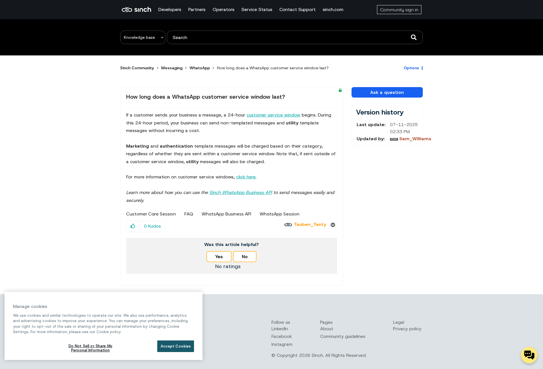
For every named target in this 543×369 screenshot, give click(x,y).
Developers (169, 9)
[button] (133, 226)
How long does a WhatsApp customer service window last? (205, 96)
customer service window (273, 115)
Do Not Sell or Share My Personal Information (90, 348)
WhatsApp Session (279, 214)
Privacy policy (407, 329)
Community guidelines (342, 336)
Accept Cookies (176, 346)
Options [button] (411, 67)
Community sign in (399, 9)
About (326, 329)
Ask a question (387, 92)
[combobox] (295, 37)
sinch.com (333, 9)
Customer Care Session (151, 214)
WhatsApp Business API (226, 214)
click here (246, 177)
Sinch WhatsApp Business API (240, 192)
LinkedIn (280, 329)
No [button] (245, 257)
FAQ (188, 214)
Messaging (171, 67)
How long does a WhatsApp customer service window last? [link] (273, 67)
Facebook (282, 336)
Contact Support (297, 9)
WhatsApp (199, 67)
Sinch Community (136, 9)
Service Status (257, 9)
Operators (223, 9)
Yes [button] (219, 257)
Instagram (282, 344)
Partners (197, 9)
